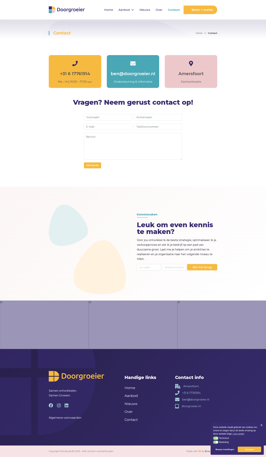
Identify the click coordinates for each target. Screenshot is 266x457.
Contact (174, 9)
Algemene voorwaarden (65, 417)
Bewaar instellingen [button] (225, 449)
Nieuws (145, 9)
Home (108, 9)
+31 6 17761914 (75, 73)
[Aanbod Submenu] (132, 9)
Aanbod (124, 9)
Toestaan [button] (249, 449)
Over (159, 9)
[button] (215, 438)
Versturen (92, 165)
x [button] (261, 425)
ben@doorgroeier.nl (133, 73)
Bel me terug (202, 267)
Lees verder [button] (238, 434)
